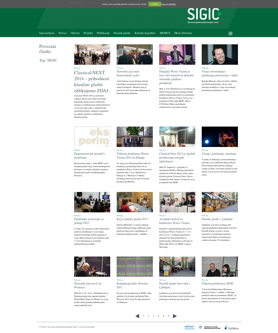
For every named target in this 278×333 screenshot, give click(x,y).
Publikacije (103, 33)
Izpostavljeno (47, 33)
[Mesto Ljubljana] (230, 327)
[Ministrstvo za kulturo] (207, 327)
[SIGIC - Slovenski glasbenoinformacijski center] (205, 15)
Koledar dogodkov (145, 33)
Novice (63, 33)
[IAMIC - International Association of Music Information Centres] (188, 327)
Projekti (88, 33)
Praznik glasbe (122, 33)
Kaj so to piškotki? (169, 4)
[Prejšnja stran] (137, 315)
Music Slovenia (183, 33)
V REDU (155, 4)
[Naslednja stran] (174, 315)
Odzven (75, 33)
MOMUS (165, 33)
